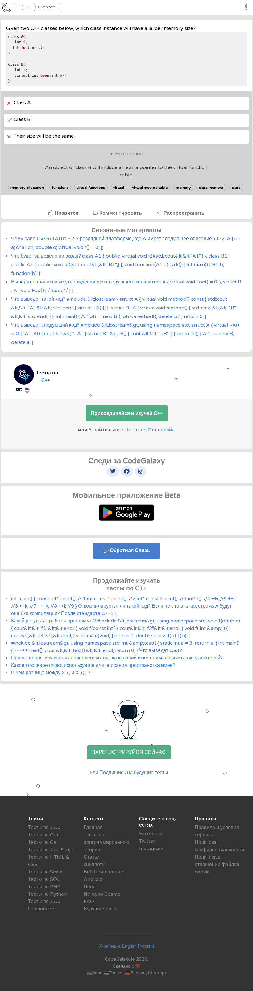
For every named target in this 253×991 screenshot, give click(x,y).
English (129, 946)
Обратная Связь (129, 550)
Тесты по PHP (44, 887)
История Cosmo (102, 894)
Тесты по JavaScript (51, 850)
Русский (146, 946)
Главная (93, 827)
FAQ (89, 901)
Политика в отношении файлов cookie (217, 864)
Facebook (150, 834)
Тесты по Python (47, 894)
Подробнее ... (43, 909)
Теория (92, 850)
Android (93, 879)
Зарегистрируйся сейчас (129, 752)
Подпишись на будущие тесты (133, 773)
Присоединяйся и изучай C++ (127, 413)
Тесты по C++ (43, 835)
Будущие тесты (101, 909)
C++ (28, 7)
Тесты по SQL (44, 879)
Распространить (183, 213)
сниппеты (95, 864)
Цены (90, 887)
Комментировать (120, 213)
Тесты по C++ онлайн (150, 430)
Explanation (129, 154)
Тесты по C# (42, 842)
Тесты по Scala (45, 872)
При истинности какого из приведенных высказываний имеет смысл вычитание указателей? (117, 658)
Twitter (147, 841)
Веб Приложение (103, 872)
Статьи (92, 857)
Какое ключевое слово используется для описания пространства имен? (93, 665)
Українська (110, 946)
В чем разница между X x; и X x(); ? (50, 673)
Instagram (151, 848)
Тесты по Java (44, 827)
